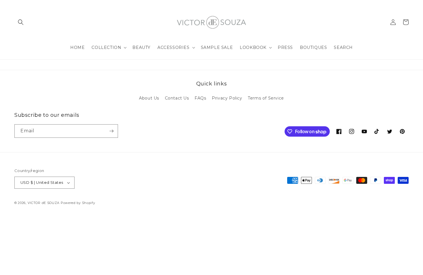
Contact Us (177, 98)
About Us (149, 98)
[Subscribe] (111, 131)
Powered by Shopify (78, 203)
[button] (20, 22)
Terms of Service (266, 98)
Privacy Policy (227, 98)
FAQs (200, 98)
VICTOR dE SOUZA (44, 203)
